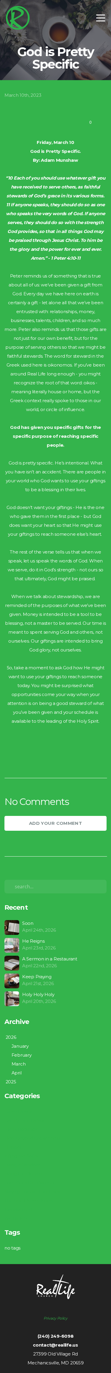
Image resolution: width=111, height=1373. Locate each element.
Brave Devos (18, 1111)
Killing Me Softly (21, 1156)
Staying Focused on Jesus (32, 1191)
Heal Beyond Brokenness (32, 1138)
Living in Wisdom (22, 1165)
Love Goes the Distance (30, 1182)
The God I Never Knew (29, 1200)
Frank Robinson (21, 1129)
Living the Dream (23, 1174)
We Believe (16, 1218)
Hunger (12, 1147)
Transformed (18, 1209)
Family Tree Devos (24, 1120)
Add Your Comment (55, 823)
